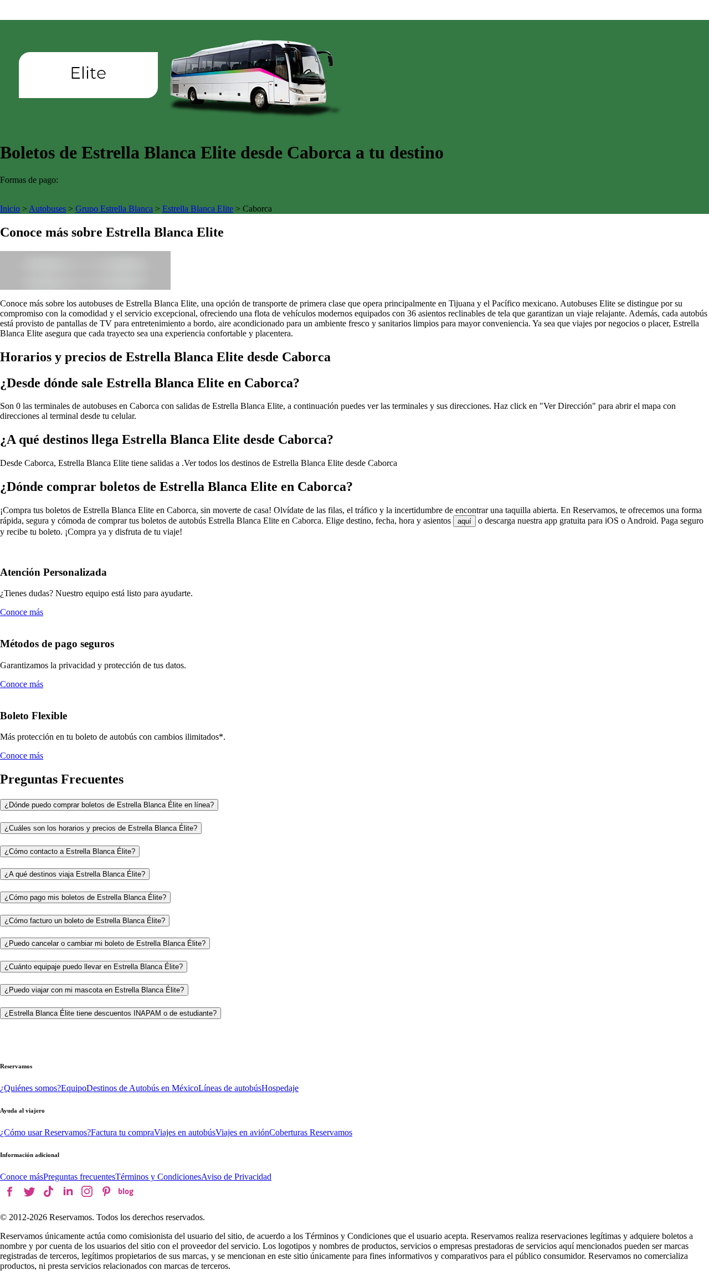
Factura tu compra (122, 1132)
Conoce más (21, 612)
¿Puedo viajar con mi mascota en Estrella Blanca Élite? (94, 990)
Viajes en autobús (184, 1132)
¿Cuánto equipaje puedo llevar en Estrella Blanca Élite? (93, 966)
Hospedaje (280, 1088)
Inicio (10, 208)
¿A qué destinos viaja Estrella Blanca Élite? (74, 874)
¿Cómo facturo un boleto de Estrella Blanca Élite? (84, 921)
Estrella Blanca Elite (197, 208)
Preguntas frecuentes (79, 1176)
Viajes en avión (242, 1132)
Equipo (73, 1088)
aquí (464, 521)
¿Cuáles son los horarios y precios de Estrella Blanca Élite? (100, 828)
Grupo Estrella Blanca (114, 208)
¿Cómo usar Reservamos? (45, 1132)
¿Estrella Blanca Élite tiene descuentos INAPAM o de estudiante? (110, 1013)
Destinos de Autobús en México (142, 1088)
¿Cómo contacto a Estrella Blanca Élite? (69, 851)
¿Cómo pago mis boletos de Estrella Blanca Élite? (85, 897)
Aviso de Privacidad (236, 1176)
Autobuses (47, 208)
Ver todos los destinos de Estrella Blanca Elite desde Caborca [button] (290, 463)
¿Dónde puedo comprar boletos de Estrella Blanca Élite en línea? (109, 805)
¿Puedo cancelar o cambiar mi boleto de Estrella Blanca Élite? (104, 943)
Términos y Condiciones (158, 1176)
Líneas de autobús (229, 1088)
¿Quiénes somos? (30, 1088)
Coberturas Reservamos (310, 1132)
